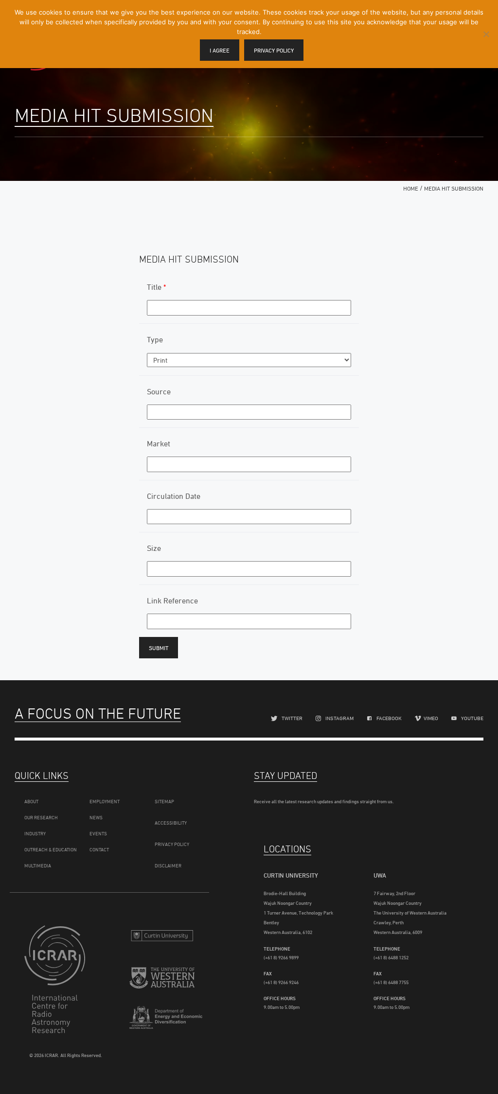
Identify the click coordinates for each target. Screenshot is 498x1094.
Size (154, 548)
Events (98, 833)
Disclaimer (168, 865)
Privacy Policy (172, 844)
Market (158, 443)
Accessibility (171, 823)
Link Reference (172, 600)
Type (155, 339)
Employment (104, 801)
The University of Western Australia (162, 980)
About (31, 801)
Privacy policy (274, 50)
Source (159, 391)
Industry (35, 833)
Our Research (41, 817)
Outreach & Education (50, 849)
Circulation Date (173, 496)
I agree (220, 50)
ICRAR (56, 979)
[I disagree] (486, 34)
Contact (99, 849)
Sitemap (164, 801)
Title (156, 286)
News (96, 817)
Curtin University (162, 936)
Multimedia (37, 865)
